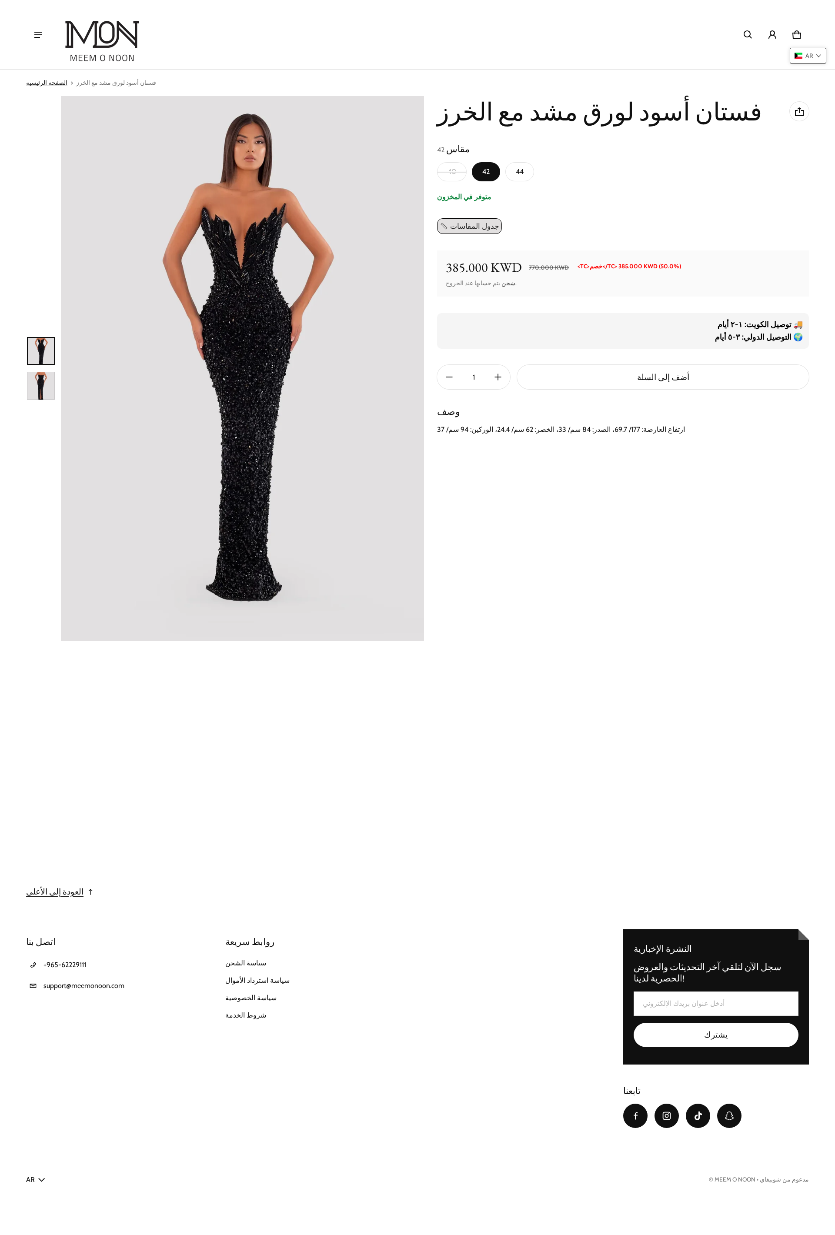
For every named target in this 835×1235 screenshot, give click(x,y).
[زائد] (498, 377)
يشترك (716, 1034)
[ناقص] (449, 377)
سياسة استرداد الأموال (257, 980)
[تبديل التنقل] (38, 35)
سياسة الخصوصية (251, 998)
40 (452, 171)
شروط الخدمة (245, 1015)
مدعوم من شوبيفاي (784, 1179)
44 (520, 171)
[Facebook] (635, 1116)
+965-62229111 (64, 965)
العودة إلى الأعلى (55, 891)
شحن (508, 283)
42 (486, 171)
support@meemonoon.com (83, 985)
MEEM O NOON (735, 1179)
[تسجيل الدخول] (772, 35)
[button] (748, 35)
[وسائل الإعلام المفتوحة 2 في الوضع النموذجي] (242, 368)
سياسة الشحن (245, 963)
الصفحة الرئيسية (46, 82)
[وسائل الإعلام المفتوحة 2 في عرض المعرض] (41, 386)
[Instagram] (667, 1116)
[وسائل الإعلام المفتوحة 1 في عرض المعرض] (41, 351)
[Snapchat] (729, 1116)
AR (30, 1179)
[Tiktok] (698, 1116)
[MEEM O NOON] (102, 34)
